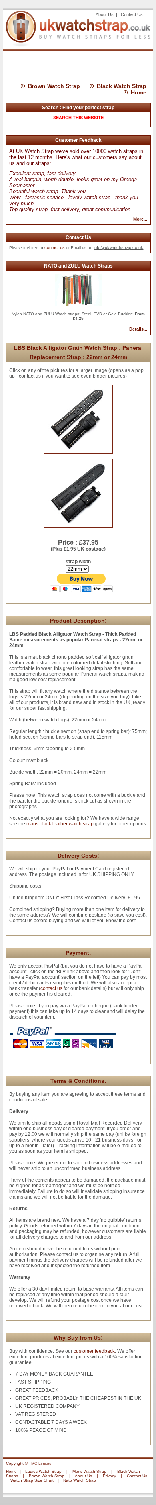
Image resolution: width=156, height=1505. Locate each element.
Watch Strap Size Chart (32, 1480)
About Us (105, 14)
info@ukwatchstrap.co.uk (118, 247)
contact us (54, 247)
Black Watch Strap (121, 86)
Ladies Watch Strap (43, 1471)
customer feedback (94, 1351)
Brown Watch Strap (54, 86)
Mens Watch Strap (89, 1471)
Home (138, 92)
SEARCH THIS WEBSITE (78, 117)
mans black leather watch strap (59, 824)
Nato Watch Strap (79, 1480)
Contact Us (132, 14)
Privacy (109, 1476)
